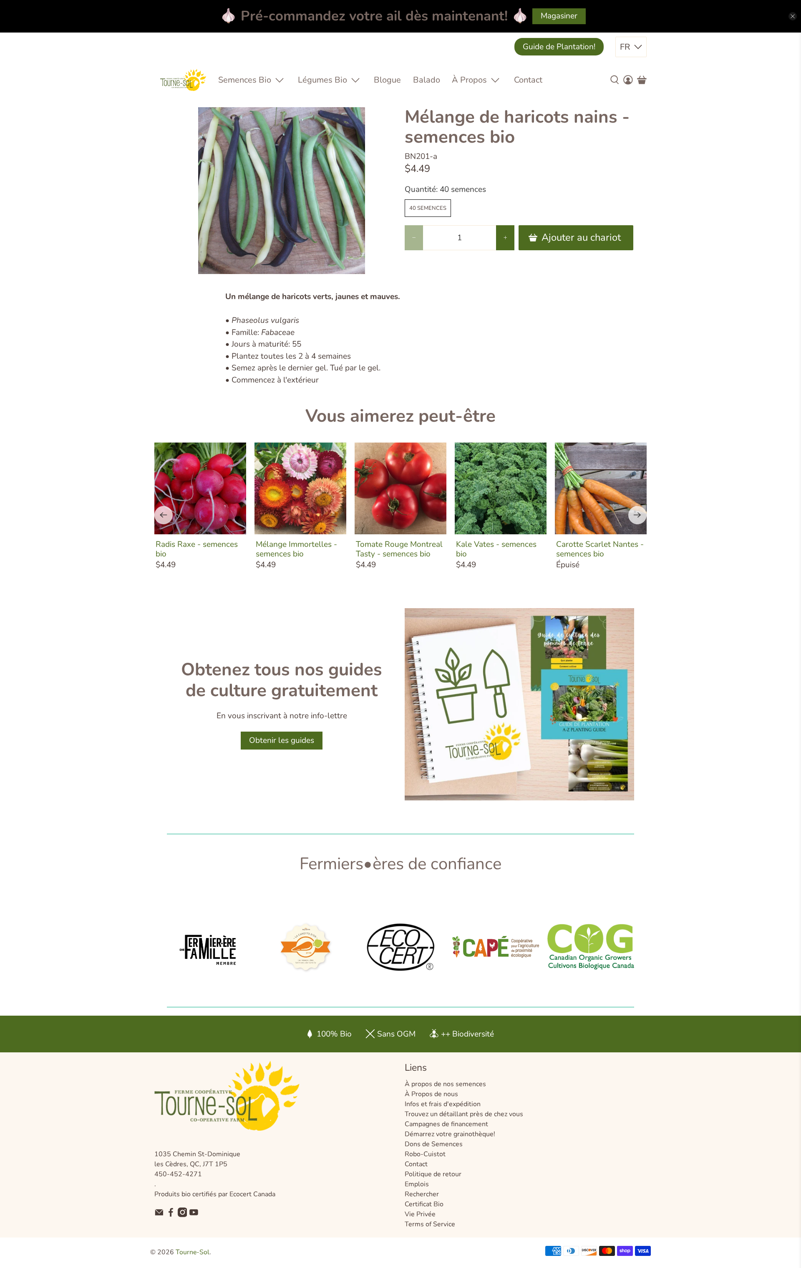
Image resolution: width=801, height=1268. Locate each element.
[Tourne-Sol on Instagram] (182, 1215)
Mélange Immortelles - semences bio (296, 549)
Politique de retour (433, 1174)
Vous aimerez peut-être (400, 416)
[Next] (637, 515)
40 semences (427, 208)
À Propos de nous (431, 1094)
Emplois (417, 1184)
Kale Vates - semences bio (496, 549)
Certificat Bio (424, 1204)
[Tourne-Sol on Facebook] (171, 1215)
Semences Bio (244, 80)
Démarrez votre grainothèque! (450, 1134)
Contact (528, 80)
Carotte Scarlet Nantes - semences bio (600, 549)
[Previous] (163, 515)
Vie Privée (420, 1214)
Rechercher (422, 1194)
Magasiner (559, 15)
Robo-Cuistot (425, 1154)
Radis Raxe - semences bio (197, 549)
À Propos (469, 80)
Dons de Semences (434, 1144)
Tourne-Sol (192, 1252)
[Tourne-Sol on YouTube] (194, 1215)
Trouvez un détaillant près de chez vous (464, 1114)
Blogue (387, 80)
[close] (792, 16)
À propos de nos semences (445, 1084)
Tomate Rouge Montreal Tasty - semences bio (399, 549)
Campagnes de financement (446, 1124)
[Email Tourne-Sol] (159, 1215)
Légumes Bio (322, 80)
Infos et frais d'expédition (443, 1104)
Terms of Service (430, 1224)
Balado (426, 80)
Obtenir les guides (281, 740)
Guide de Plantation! (559, 46)
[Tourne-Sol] (183, 80)
